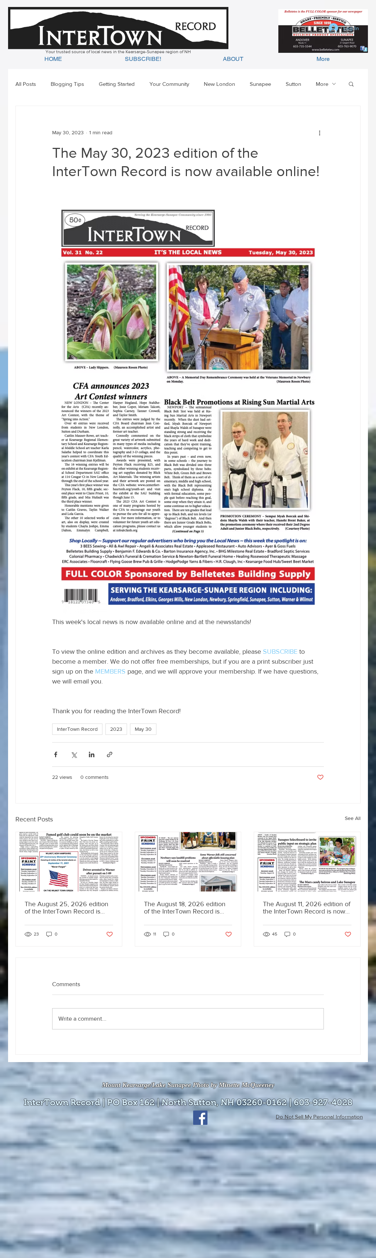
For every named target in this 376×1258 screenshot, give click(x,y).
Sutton (293, 84)
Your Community (169, 84)
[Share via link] (109, 754)
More (322, 84)
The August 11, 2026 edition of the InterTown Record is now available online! (306, 907)
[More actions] (319, 132)
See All (353, 818)
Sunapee (260, 84)
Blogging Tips (67, 84)
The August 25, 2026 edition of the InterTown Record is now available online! (66, 907)
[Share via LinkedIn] (91, 754)
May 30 (143, 729)
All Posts (25, 84)
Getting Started (117, 84)
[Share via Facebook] (55, 754)
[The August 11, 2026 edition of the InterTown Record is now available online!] (307, 861)
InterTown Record (77, 729)
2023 (116, 729)
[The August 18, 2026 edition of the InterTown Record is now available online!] (188, 861)
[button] (351, 84)
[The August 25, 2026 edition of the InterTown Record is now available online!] (69, 861)
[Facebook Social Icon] (200, 1118)
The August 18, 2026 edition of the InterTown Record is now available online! (184, 907)
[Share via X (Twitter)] (73, 754)
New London (219, 84)
